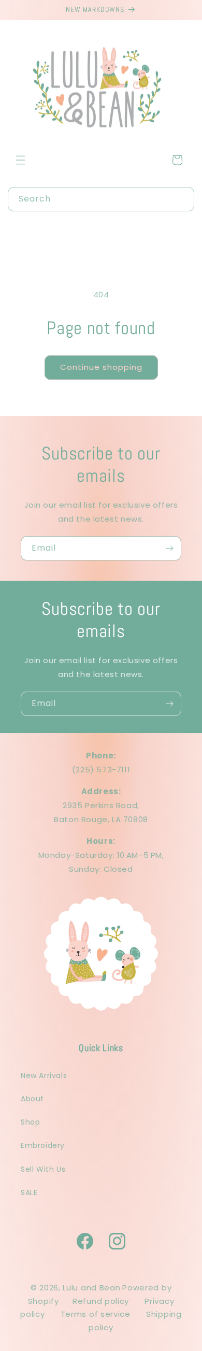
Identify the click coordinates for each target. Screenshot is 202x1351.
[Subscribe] (169, 548)
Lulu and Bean (91, 1287)
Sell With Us (43, 1169)
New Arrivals (44, 1075)
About (32, 1099)
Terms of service (96, 1314)
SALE (29, 1192)
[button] (20, 160)
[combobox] (101, 199)
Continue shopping (101, 367)
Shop (30, 1122)
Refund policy (101, 1301)
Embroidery (43, 1145)
